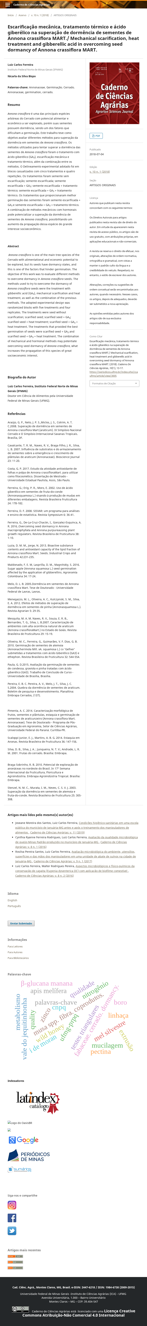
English (12, 900)
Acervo (22, 15)
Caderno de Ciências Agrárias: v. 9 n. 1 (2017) (63, 861)
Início (11, 15)
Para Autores (15, 952)
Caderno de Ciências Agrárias (31, 4)
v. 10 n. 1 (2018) (40, 15)
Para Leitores (15, 946)
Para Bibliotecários (18, 958)
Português (14, 906)
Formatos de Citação (104, 383)
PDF (97, 136)
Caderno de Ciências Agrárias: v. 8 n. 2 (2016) (44, 875)
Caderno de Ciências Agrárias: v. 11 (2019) (57, 832)
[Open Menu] (7, 4)
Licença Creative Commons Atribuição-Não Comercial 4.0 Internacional (78, 1313)
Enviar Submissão (21, 923)
